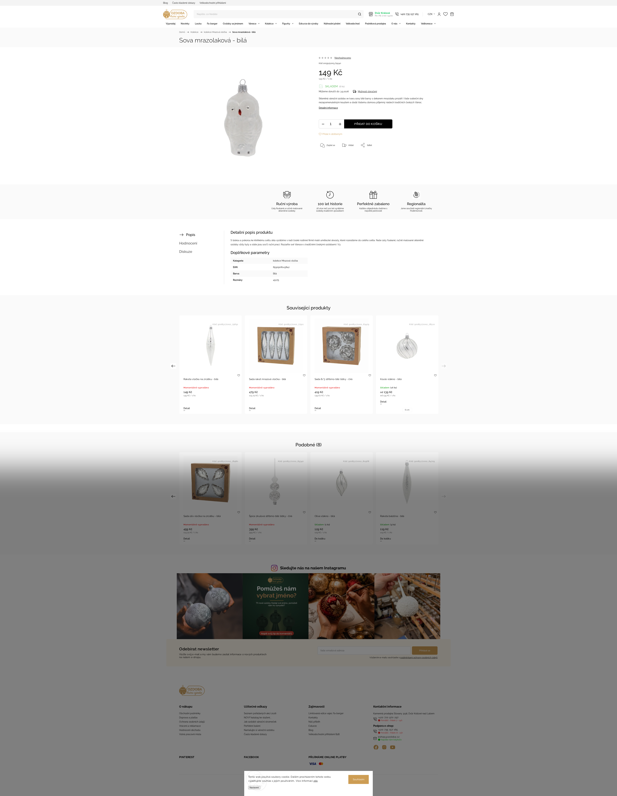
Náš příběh (314, 721)
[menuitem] (170, 23)
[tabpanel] (210, 364)
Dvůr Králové (384, 14)
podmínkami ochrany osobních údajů (419, 657)
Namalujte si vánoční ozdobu (259, 730)
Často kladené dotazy (183, 3)
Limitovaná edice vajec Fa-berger (326, 713)
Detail (186, 408)
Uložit (326, 155)
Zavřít (422, 156)
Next (444, 366)
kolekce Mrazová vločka (285, 260)
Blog (165, 3)
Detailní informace (328, 108)
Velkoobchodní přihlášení (213, 3)
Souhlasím (358, 779)
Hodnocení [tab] (188, 243)
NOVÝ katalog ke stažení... (257, 717)
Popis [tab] (190, 235)
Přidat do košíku (368, 124)
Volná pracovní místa (190, 734)
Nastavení (254, 787)
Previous (173, 366)
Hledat (360, 14)
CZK (430, 14)
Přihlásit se (424, 650)
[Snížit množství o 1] (323, 124)
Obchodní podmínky (190, 713)
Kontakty (313, 717)
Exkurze (312, 726)
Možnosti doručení (367, 91)
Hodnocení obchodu (189, 730)
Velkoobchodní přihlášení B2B (324, 734)
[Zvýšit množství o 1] (340, 124)
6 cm (407, 410)
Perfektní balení (252, 726)
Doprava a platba (188, 717)
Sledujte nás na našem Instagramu (313, 567)
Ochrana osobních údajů (192, 721)
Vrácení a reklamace (190, 726)
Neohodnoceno (343, 58)
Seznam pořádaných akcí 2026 (260, 713)
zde (315, 780)
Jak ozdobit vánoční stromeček (260, 721)
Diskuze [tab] (185, 251)
